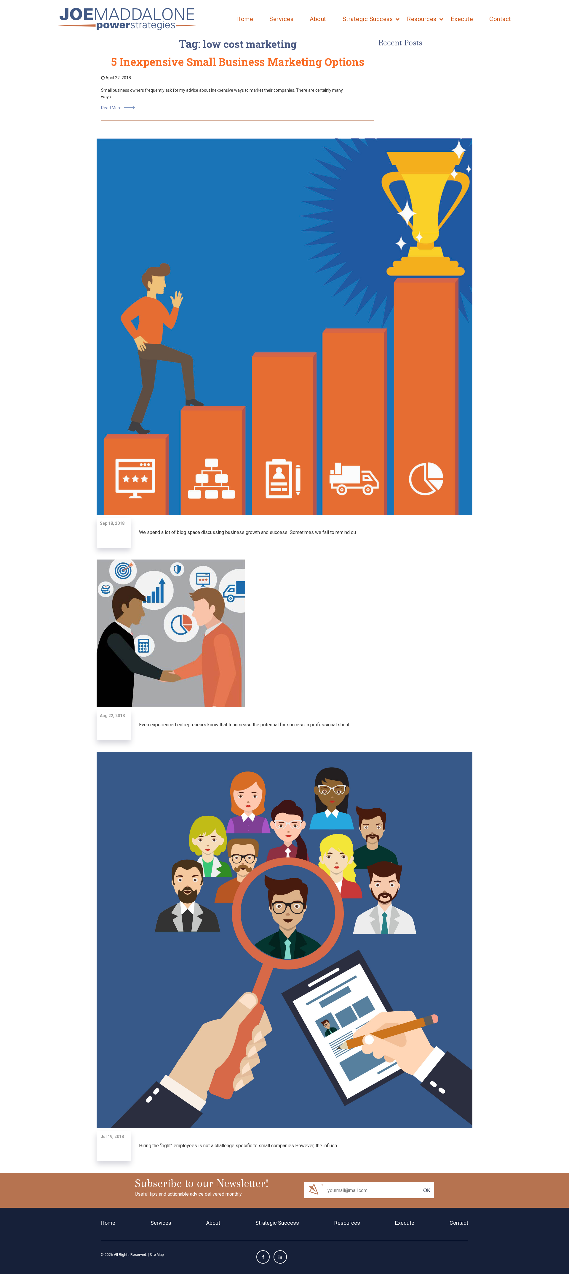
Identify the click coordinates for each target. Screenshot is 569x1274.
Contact (500, 19)
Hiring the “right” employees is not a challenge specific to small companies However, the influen (238, 1145)
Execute (462, 19)
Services (281, 19)
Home (244, 19)
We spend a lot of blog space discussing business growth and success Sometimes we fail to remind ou (247, 532)
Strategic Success (368, 19)
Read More (111, 107)
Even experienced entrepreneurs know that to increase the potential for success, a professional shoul (244, 725)
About (318, 19)
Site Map (157, 1255)
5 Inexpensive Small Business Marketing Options (237, 62)
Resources (422, 19)
